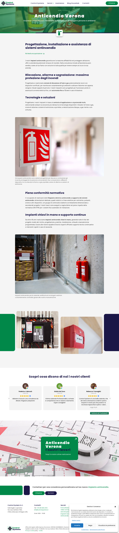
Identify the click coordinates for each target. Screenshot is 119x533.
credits (41, 530)
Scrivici (51, 493)
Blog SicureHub (73, 3)
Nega (90, 525)
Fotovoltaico (65, 508)
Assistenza (59, 3)
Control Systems (37, 3)
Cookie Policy (85, 529)
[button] (115, 507)
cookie (32, 530)
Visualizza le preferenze (106, 525)
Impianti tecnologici (67, 514)
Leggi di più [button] (66, 407)
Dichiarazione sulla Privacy (97, 529)
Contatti (85, 3)
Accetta (77, 525)
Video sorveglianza (67, 510)
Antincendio (65, 516)
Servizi (49, 3)
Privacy (27, 530)
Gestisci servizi (76, 520)
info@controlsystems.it (41, 510)
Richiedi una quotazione (34, 53)
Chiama (111, 3)
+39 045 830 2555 (42, 508)
